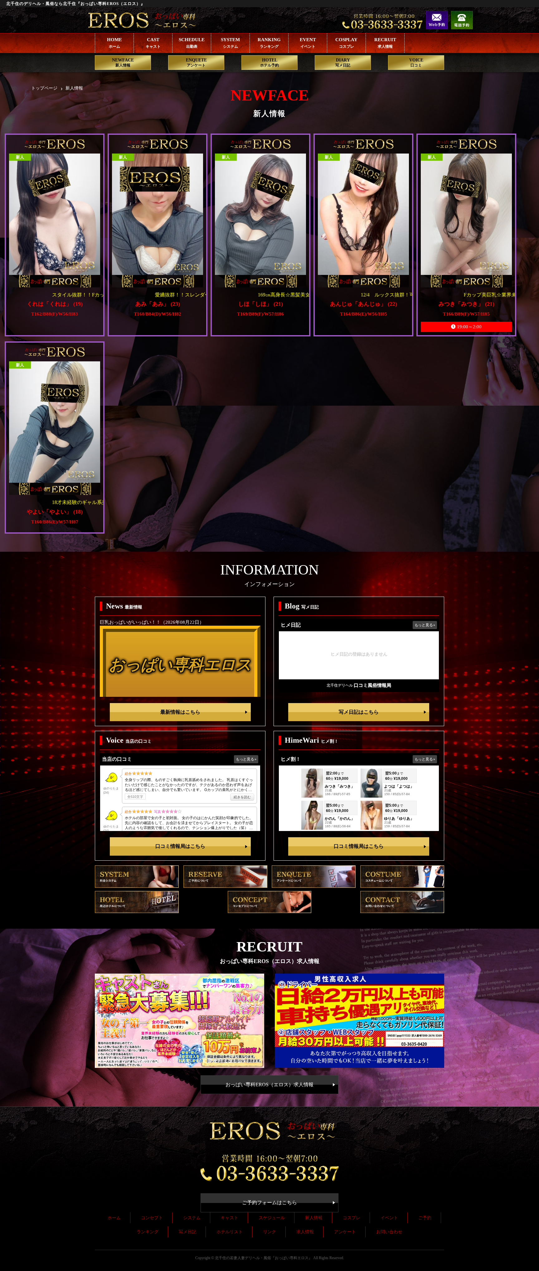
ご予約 (424, 1217)
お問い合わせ (389, 1231)
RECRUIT (385, 43)
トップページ (44, 88)
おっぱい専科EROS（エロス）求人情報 (269, 1084)
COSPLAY (346, 43)
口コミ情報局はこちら (180, 846)
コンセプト (152, 1217)
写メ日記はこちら (359, 712)
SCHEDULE (192, 43)
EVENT (308, 43)
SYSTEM (230, 43)
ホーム (114, 1217)
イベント (389, 1217)
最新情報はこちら (180, 712)
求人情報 (305, 1231)
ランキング (147, 1231)
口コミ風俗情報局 (372, 685)
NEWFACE (123, 63)
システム (192, 1217)
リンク (269, 1231)
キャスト (229, 1217)
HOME (114, 43)
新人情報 (314, 1217)
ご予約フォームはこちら (269, 1202)
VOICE (416, 63)
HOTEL (269, 63)
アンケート (345, 1231)
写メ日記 (187, 1231)
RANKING (269, 43)
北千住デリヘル (340, 685)
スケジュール (272, 1217)
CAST (153, 43)
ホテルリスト (229, 1231)
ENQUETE (196, 63)
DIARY (342, 63)
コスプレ (351, 1217)
